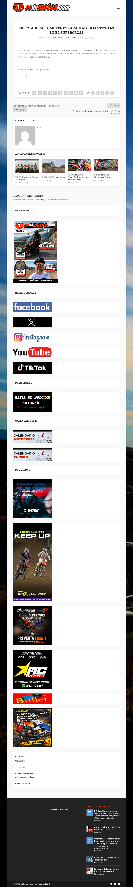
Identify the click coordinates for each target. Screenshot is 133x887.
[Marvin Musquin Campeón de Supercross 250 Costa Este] (79, 165)
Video (75, 37)
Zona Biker (98, 832)
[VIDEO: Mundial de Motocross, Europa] (106, 165)
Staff (54, 37)
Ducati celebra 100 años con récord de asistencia (107, 828)
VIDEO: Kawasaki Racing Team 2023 (26, 178)
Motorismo (98, 820)
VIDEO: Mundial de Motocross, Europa (102, 176)
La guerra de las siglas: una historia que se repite (106, 870)
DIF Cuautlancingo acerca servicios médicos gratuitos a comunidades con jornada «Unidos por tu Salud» (107, 814)
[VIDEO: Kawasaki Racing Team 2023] (27, 166)
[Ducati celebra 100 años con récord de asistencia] (90, 829)
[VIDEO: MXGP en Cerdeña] (53, 166)
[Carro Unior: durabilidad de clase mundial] (90, 859)
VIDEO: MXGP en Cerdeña (53, 177)
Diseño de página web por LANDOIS (34, 884)
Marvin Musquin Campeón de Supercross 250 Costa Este (78, 177)
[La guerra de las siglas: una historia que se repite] (90, 871)
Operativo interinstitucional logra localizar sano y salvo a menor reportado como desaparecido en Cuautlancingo (107, 843)
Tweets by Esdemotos (59, 809)
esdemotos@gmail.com (25, 777)
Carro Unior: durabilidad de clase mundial (106, 858)
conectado (38, 199)
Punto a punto (99, 874)
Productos (98, 862)
